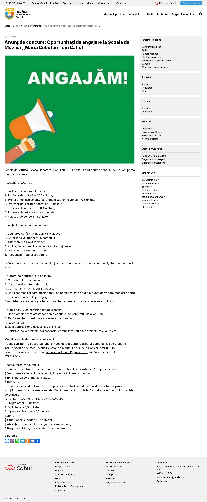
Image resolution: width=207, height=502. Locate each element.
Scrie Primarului (191, 3)
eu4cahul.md (149, 193)
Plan (144, 91)
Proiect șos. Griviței (152, 132)
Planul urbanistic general (155, 67)
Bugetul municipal (183, 14)
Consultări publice (151, 46)
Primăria (54, 3)
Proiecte (162, 14)
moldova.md (148, 190)
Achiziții (134, 14)
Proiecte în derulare (152, 135)
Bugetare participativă (153, 162)
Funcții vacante (150, 53)
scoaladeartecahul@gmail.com (66, 352)
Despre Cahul (39, 3)
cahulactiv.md (149, 203)
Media (90, 3)
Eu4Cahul (147, 128)
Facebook (161, 481)
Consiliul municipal (73, 3)
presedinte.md (149, 179)
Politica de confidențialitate (69, 486)
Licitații (148, 14)
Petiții (144, 50)
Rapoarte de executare (154, 155)
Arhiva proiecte (150, 138)
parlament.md (149, 183)
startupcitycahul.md (152, 196)
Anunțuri (146, 84)
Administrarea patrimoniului (156, 60)
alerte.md (147, 207)
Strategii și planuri (151, 57)
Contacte (121, 3)
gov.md (146, 186)
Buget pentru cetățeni (153, 159)
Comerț (146, 63)
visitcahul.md (149, 200)
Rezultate (147, 87)
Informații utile (105, 3)
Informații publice (113, 14)
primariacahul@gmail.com (170, 477)
